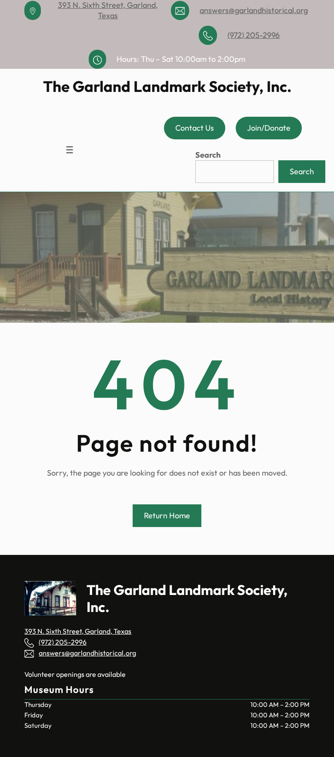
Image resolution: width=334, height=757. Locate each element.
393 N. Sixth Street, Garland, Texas (108, 10)
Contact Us (194, 128)
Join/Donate (269, 128)
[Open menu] (69, 149)
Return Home (167, 515)
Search (207, 155)
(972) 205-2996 (253, 35)
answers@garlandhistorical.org (254, 10)
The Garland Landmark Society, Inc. (167, 86)
